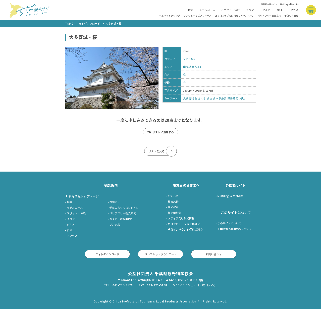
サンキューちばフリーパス (197, 15)
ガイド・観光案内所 (121, 219)
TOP (68, 23)
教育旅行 (173, 201)
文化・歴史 (189, 59)
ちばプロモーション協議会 (184, 224)
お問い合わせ (214, 254)
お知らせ (114, 202)
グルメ (266, 9)
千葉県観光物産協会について (234, 229)
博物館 (231, 98)
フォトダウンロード (88, 23)
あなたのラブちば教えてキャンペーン (234, 15)
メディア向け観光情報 (181, 218)
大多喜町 (197, 67)
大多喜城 (188, 98)
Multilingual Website (289, 4)
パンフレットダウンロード (160, 254)
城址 (242, 98)
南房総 (187, 67)
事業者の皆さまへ (269, 4)
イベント (251, 9)
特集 (190, 9)
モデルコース (207, 9)
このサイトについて (229, 223)
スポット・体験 (230, 9)
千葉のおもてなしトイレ (124, 207)
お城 (212, 98)
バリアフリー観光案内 (269, 15)
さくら (202, 98)
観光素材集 (174, 213)
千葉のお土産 (291, 15)
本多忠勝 (221, 98)
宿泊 (279, 9)
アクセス (293, 9)
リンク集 (114, 224)
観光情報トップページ (84, 196)
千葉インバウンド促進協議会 (185, 229)
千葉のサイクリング (169, 15)
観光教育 (173, 207)
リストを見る (156, 151)
